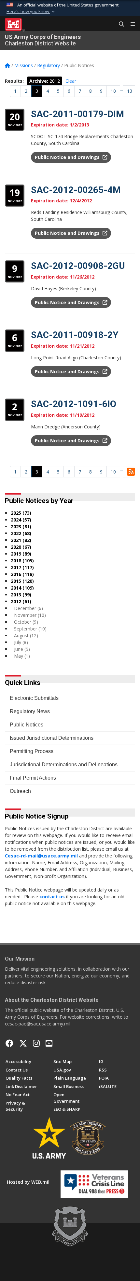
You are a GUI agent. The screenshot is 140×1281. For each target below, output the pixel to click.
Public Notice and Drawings (68, 157)
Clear (70, 81)
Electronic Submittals (34, 698)
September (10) (30, 629)
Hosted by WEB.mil (28, 1182)
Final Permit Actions (33, 778)
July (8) (21, 642)
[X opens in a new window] (23, 1043)
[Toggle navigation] (130, 24)
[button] (31, 11)
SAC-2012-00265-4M (76, 190)
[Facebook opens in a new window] (9, 1043)
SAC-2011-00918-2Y (75, 334)
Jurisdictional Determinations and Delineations (64, 764)
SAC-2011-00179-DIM (77, 114)
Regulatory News (30, 711)
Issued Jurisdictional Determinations (51, 738)
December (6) (28, 608)
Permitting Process (31, 751)
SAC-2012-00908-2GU (78, 265)
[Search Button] (119, 24)
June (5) (22, 649)
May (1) (22, 656)
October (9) (26, 622)
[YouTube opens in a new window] (49, 1043)
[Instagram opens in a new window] (36, 1043)
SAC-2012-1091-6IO (73, 404)
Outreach (20, 791)
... (121, 89)
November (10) (30, 615)
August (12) (26, 635)
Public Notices (26, 724)
